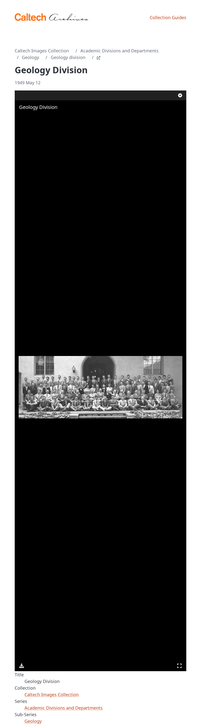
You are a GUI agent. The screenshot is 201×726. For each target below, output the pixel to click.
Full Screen (179, 666)
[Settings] (180, 95)
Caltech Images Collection (42, 51)
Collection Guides (168, 17)
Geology (30, 57)
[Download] (21, 666)
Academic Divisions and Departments (119, 51)
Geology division (68, 57)
